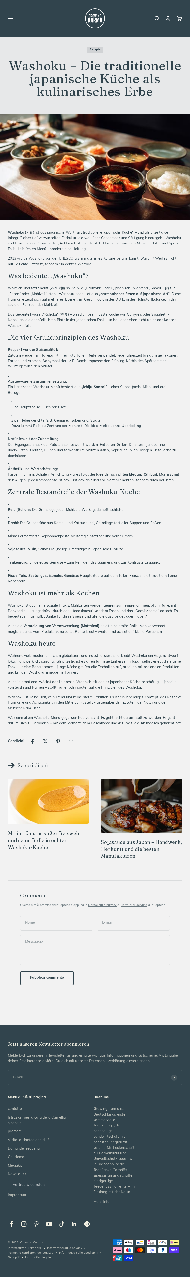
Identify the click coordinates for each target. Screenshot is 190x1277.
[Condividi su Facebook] (32, 741)
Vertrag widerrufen (29, 1185)
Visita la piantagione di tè (29, 1140)
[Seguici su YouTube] (49, 1224)
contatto (15, 1109)
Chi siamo (16, 1157)
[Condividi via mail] (71, 741)
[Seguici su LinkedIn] (74, 1224)
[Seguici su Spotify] (87, 1224)
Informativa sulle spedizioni (78, 1252)
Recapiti (14, 1257)
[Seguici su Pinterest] (36, 1224)
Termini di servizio (134, 905)
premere (15, 1131)
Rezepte (95, 49)
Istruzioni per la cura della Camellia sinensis (37, 1120)
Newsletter (17, 1174)
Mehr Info (102, 1202)
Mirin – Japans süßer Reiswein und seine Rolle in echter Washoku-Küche (44, 840)
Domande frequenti (24, 1149)
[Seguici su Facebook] (11, 1224)
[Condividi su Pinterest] (58, 741)
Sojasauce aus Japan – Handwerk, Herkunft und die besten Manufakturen (141, 849)
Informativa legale (38, 1257)
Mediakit (15, 1166)
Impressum (17, 1195)
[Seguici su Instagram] (24, 1224)
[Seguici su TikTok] (61, 1224)
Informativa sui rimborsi (25, 1248)
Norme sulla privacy (102, 905)
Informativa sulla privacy (64, 1248)
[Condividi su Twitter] (45, 741)
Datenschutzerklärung (107, 1061)
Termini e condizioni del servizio (30, 1252)
